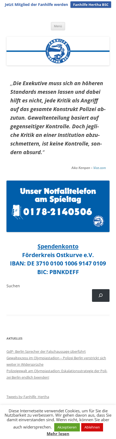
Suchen (13, 285)
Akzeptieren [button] (67, 427)
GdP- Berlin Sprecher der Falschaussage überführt (46, 351)
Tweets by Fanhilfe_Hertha (27, 396)
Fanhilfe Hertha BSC (90, 4)
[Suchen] (101, 295)
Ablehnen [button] (92, 427)
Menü (58, 26)
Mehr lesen (58, 434)
